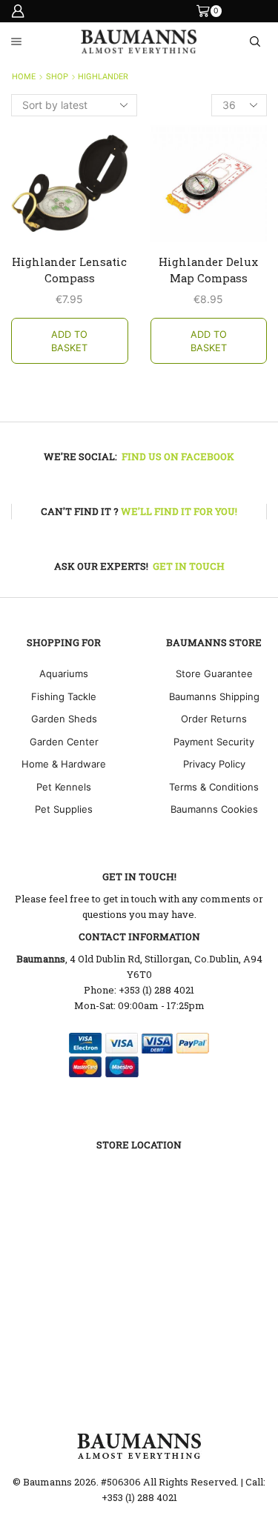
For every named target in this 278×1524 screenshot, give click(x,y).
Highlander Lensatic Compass (69, 269)
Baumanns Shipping (214, 696)
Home (24, 76)
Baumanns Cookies (214, 809)
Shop (57, 76)
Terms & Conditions (214, 787)
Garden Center (64, 742)
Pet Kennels (63, 787)
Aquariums (63, 673)
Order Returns (214, 719)
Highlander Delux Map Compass (208, 269)
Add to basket (69, 341)
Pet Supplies (64, 809)
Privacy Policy (214, 764)
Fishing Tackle (63, 696)
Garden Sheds (64, 719)
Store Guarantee (214, 673)
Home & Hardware (63, 764)
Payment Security (213, 742)
